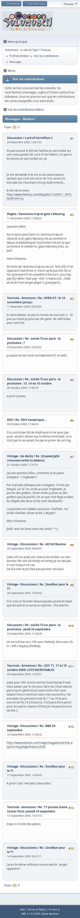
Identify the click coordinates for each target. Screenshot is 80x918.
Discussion (14, 138)
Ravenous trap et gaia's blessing (42, 214)
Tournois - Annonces (21, 298)
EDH (10, 420)
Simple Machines (50, 913)
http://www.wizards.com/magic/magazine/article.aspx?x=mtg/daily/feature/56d (39, 745)
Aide (22, 909)
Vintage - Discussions (22, 544)
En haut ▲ (54, 909)
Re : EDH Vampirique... (31, 420)
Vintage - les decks (20, 456)
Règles (11, 214)
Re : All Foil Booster (53, 544)
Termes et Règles (37, 909)
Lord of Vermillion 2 (38, 138)
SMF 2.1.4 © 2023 (30, 913)
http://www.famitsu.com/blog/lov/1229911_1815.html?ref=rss (39, 196)
